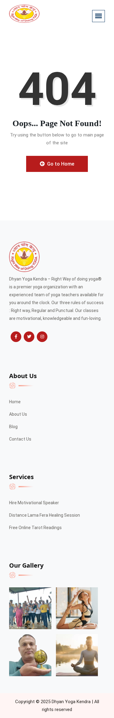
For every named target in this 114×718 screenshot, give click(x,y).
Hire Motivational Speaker (34, 502)
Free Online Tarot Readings (35, 527)
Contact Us (20, 439)
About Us (18, 414)
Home (15, 401)
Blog (13, 426)
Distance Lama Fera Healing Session (44, 515)
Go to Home (60, 164)
